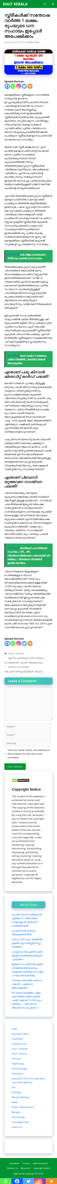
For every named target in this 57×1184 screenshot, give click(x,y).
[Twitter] (24, 86)
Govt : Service (19, 1053)
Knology (16, 1092)
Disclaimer (14, 1163)
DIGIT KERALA (15, 3)
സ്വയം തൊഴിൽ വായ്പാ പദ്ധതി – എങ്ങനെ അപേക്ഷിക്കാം (27, 984)
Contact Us (12, 1168)
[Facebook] (7, 86)
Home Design (19, 1068)
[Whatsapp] (12, 86)
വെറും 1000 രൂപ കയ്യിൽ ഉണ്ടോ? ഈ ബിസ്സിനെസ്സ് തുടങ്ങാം (27, 943)
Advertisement (40, 1163)
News (15, 1102)
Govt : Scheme (16, 653)
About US (25, 1168)
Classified (17, 1038)
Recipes (16, 1112)
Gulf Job (16, 1058)
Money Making (20, 1097)
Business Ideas (20, 1033)
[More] (30, 86)
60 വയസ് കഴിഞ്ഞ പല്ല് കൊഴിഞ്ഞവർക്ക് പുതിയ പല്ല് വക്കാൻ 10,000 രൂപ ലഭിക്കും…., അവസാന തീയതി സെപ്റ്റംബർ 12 (27, 1000)
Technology (18, 1117)
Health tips (18, 1063)
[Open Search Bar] (45, 4)
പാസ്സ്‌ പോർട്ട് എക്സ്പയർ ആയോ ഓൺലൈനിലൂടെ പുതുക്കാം (27, 955)
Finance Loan (19, 1043)
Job (13, 1087)
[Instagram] (18, 86)
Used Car (17, 1127)
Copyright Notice (41, 1168)
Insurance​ (17, 1073)
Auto (14, 1028)
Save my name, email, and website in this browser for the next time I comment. (29, 753)
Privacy (26, 1163)
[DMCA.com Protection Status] (20, 781)
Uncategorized (20, 1122)
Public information (22, 1107)
